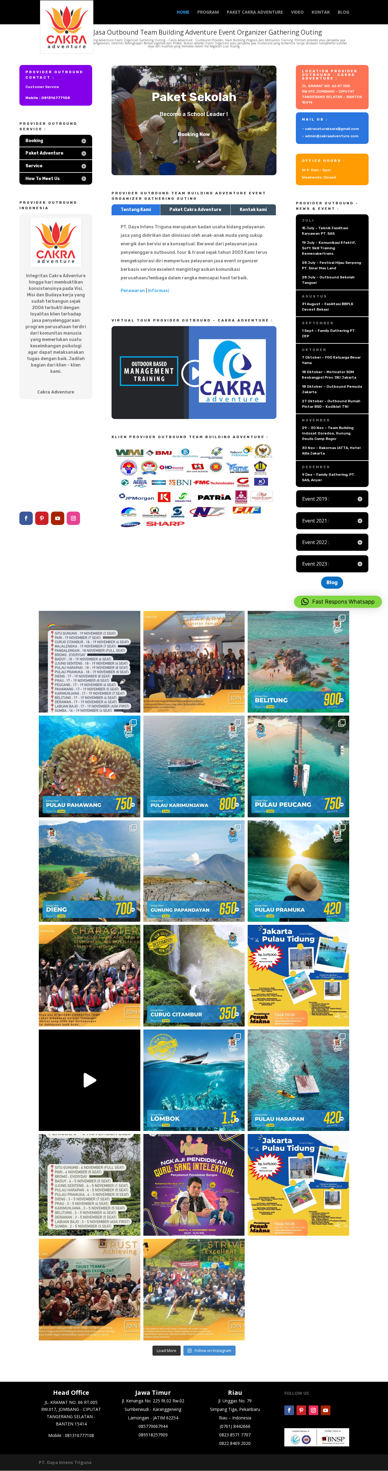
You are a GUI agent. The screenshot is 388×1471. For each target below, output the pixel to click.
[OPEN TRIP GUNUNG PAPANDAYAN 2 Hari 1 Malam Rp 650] (194, 871)
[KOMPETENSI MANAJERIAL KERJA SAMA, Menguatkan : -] (194, 662)
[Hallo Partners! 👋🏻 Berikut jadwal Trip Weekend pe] (89, 662)
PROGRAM (208, 12)
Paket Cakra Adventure (195, 209)
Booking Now (194, 145)
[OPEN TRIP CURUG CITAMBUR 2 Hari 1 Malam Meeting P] (194, 976)
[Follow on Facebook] (26, 518)
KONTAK (321, 12)
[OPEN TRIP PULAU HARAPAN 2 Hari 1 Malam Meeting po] (298, 1080)
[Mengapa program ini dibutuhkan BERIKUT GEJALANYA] (89, 1289)
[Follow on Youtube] (57, 518)
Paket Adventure (194, 86)
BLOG (343, 12)
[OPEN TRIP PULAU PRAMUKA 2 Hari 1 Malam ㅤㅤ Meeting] (298, 871)
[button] (338, 602)
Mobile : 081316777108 (47, 98)
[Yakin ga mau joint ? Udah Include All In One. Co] (89, 1185)
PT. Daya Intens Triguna (65, 1462)
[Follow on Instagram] (73, 518)
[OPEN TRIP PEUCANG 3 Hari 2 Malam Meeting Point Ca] (298, 766)
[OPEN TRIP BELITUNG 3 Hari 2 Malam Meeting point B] (298, 662)
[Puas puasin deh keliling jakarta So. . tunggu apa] (298, 976)
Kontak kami (253, 209)
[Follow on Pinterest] (41, 518)
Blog (332, 582)
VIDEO (297, 12)
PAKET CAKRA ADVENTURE (255, 12)
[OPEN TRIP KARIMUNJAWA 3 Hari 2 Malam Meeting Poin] (194, 766)
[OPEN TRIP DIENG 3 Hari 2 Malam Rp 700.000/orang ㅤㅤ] (89, 871)
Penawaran (133, 290)
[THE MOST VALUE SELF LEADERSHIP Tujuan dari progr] (194, 1289)
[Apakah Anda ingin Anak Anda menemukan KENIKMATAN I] (89, 976)
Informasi (158, 290)
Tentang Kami (136, 209)
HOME (183, 12)
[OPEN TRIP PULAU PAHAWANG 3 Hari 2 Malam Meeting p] (89, 766)
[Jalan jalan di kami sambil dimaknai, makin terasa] (298, 1185)
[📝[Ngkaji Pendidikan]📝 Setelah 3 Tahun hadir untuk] (194, 1185)
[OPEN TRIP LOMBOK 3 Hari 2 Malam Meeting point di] (194, 1080)
